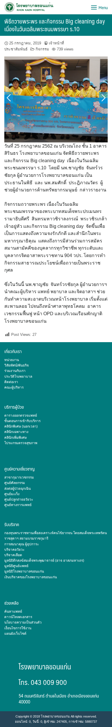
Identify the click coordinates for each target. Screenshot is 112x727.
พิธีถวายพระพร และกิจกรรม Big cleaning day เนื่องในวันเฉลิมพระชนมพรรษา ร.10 (54, 25)
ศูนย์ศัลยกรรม (14, 483)
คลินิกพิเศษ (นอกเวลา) (21, 426)
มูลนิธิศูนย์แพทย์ (16, 566)
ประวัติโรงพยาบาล (18, 377)
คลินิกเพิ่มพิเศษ (15, 438)
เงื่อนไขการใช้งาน (17, 628)
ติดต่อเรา (11, 382)
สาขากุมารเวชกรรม (19, 477)
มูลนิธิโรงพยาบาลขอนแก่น (24, 571)
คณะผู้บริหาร (14, 387)
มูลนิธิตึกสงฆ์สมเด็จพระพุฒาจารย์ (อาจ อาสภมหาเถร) (44, 561)
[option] (56, 99)
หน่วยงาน (11, 360)
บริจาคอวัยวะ (14, 550)
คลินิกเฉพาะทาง (16, 432)
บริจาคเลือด (13, 555)
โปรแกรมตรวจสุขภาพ (20, 443)
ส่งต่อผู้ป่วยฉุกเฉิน (17, 489)
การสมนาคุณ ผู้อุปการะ (21, 544)
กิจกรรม (42, 49)
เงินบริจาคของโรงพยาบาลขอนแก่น (30, 577)
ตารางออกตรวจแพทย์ (20, 416)
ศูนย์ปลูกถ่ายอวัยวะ (18, 499)
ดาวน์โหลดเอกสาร (18, 617)
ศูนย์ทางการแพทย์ (18, 505)
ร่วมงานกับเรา (15, 371)
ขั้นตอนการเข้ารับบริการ (22, 421)
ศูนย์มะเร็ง (12, 494)
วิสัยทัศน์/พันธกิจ (16, 365)
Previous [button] (8, 97)
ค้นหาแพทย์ (13, 612)
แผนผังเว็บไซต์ (15, 634)
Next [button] (103, 97)
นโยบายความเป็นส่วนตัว (23, 622)
